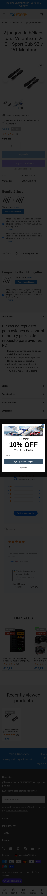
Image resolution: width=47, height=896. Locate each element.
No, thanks (23, 468)
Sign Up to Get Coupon (23, 461)
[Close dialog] (42, 426)
